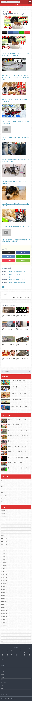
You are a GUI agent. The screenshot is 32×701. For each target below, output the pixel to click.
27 (24, 656)
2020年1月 (4, 535)
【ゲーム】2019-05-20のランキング (17, 468)
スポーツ (3, 486)
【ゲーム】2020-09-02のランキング (20, 380)
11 (16, 652)
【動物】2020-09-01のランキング (17, 274)
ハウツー (3, 489)
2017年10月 (4, 616)
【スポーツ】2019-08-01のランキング (18, 424)
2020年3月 (4, 529)
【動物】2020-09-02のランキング (17, 271)
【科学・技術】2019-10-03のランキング (18, 457)
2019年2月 (4, 568)
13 (24, 652)
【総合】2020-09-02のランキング (19, 406)
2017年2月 (4, 641)
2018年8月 (4, 586)
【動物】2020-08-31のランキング (17, 277)
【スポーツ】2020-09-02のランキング (20, 387)
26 (20, 656)
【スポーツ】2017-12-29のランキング (18, 430)
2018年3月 (4, 601)
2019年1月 (4, 571)
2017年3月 (4, 638)
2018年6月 (4, 592)
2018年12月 (4, 574)
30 (7, 657)
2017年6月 (4, 629)
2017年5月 (4, 632)
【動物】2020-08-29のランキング (17, 279)
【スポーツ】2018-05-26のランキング (18, 435)
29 (2, 657)
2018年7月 (4, 589)
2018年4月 (4, 598)
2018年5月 (4, 595)
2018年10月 (4, 580)
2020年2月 (4, 532)
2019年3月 (4, 565)
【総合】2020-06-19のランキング (21, 297)
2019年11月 (4, 541)
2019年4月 (4, 562)
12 (20, 652)
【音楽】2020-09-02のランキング (19, 399)
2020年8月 (4, 514)
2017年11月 (4, 613)
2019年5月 (4, 559)
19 (20, 654)
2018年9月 (4, 583)
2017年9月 (4, 620)
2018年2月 (4, 604)
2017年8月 (4, 623)
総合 (2, 498)
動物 (3, 268)
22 (2, 656)
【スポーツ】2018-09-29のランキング (18, 419)
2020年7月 (4, 517)
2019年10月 (4, 544)
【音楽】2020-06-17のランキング (11, 294)
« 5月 (2, 659)
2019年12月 (4, 538)
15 (2, 654)
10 (11, 652)
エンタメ (3, 480)
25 (16, 656)
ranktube (16, 5)
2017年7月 (4, 626)
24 (11, 656)
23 (7, 656)
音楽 (2, 501)
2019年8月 (4, 550)
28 (29, 656)
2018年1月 (4, 607)
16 (7, 654)
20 (24, 654)
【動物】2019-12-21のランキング (17, 446)
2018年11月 (4, 577)
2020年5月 (4, 523)
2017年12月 (4, 610)
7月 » (5, 659)
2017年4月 (4, 635)
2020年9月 (4, 510)
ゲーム (3, 483)
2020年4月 (4, 526)
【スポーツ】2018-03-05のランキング (18, 441)
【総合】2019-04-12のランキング (17, 451)
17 (11, 654)
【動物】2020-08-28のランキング (17, 282)
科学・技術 (4, 495)
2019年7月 (4, 553)
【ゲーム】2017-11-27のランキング (17, 462)
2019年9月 (4, 547)
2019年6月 (4, 556)
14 (29, 652)
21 (29, 654)
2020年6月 (4, 520)
